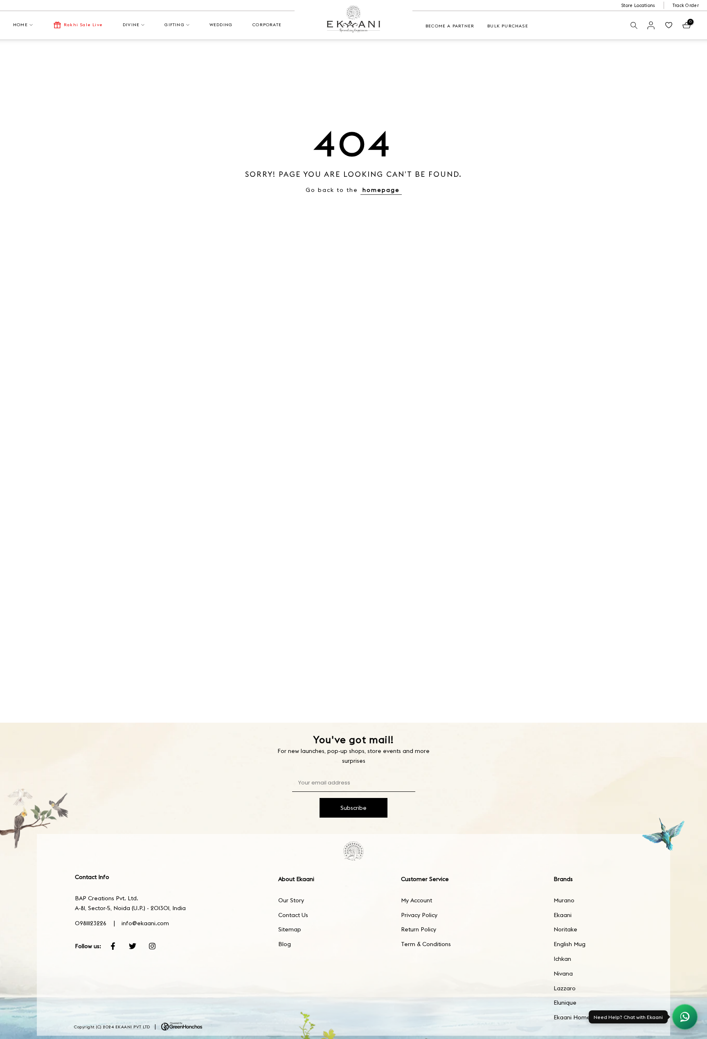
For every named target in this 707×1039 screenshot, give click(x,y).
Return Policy (418, 929)
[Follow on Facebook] (113, 946)
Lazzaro (565, 988)
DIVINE (131, 24)
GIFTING (174, 24)
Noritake (565, 929)
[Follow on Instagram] (152, 946)
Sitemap (289, 929)
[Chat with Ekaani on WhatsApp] (685, 1017)
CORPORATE (266, 24)
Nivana (563, 973)
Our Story (291, 900)
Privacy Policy (419, 915)
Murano (564, 900)
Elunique (565, 1002)
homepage (381, 190)
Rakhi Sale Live (83, 24)
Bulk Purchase (507, 26)
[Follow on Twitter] (132, 946)
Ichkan (562, 958)
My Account (416, 900)
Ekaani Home (572, 1017)
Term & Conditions (426, 944)
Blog (284, 944)
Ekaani (563, 915)
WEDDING (220, 24)
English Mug (569, 944)
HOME (20, 24)
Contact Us (293, 915)
